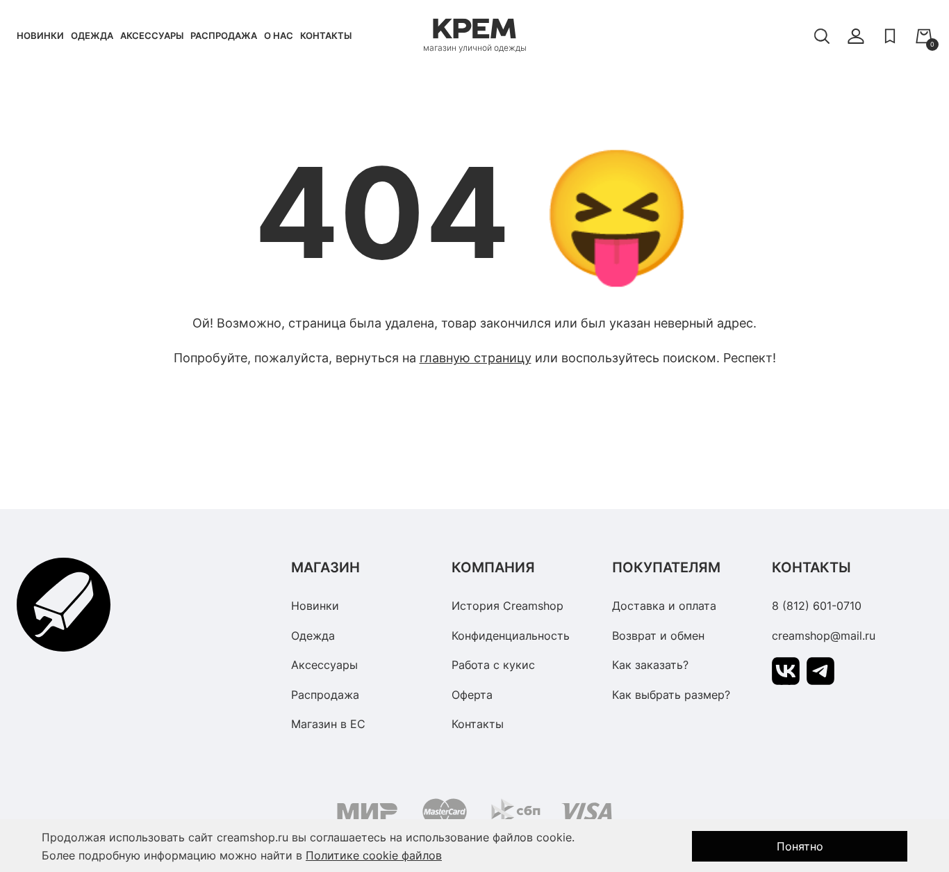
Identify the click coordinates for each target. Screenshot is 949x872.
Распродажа (223, 35)
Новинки (40, 35)
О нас (278, 35)
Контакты (326, 35)
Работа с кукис (493, 665)
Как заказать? (650, 665)
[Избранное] (890, 36)
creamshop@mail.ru (823, 636)
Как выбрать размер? (671, 695)
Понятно (800, 846)
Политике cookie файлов (374, 855)
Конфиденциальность (511, 636)
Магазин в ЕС (328, 724)
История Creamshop (507, 606)
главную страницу (475, 357)
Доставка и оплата (664, 606)
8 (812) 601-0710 (816, 606)
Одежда (92, 35)
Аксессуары (151, 35)
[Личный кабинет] (856, 36)
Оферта (472, 695)
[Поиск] (822, 36)
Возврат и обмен (658, 636)
